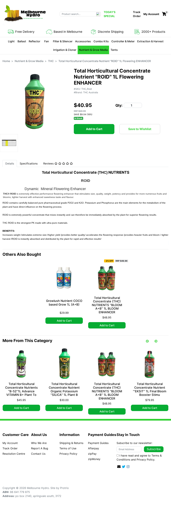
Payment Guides (98, 443)
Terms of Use (67, 448)
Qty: (118, 105)
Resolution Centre (14, 453)
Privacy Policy (68, 453)
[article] (64, 293)
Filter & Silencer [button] (62, 41)
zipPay (92, 453)
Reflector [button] (34, 41)
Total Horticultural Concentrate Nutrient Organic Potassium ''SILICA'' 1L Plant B (64, 389)
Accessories (83, 41)
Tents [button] (114, 49)
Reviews (48, 163)
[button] (151, 14)
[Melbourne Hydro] (25, 13)
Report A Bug (39, 448)
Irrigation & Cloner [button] (64, 49)
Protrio (64, 488)
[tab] (10, 163)
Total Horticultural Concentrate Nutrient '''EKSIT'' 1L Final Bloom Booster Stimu (149, 389)
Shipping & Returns (71, 443)
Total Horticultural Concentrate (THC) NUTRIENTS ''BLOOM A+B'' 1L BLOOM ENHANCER (107, 305)
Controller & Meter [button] (123, 41)
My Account (10, 443)
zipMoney (94, 459)
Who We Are (39, 443)
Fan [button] (46, 41)
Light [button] (11, 41)
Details (9, 163)
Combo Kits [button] (101, 41)
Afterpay (93, 448)
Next (156, 341)
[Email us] (119, 467)
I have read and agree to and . (139, 457)
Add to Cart (94, 129)
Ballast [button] (22, 41)
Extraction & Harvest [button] (150, 41)
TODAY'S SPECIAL (109, 14)
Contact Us (38, 453)
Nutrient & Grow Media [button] (93, 49)
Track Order (137, 14)
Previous (147, 341)
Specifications (29, 163)
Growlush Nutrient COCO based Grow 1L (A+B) (64, 302)
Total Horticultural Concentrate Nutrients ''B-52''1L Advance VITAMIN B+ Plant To (21, 389)
